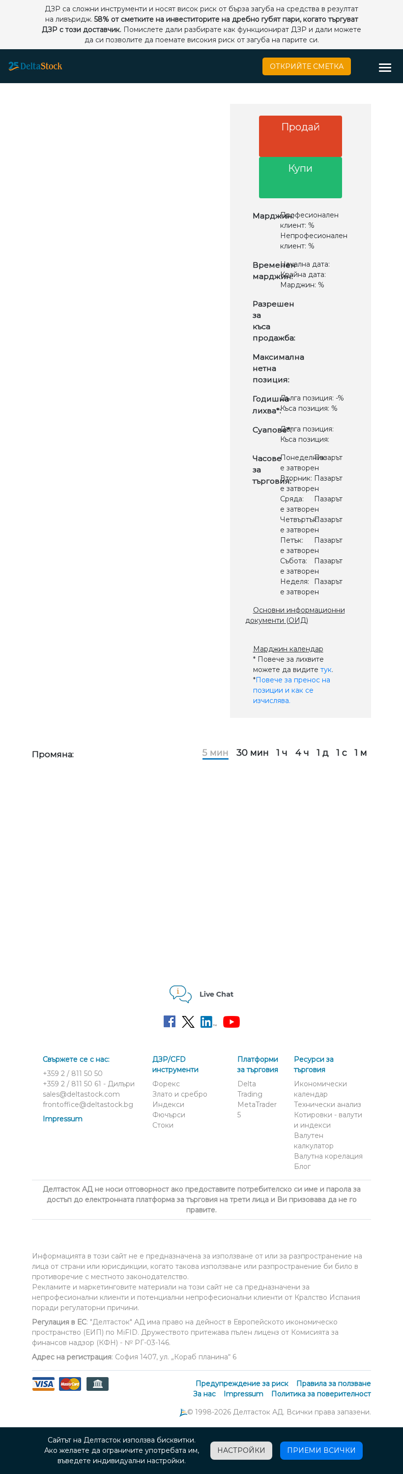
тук (326, 669)
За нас (204, 1393)
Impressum (63, 1118)
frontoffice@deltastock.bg (88, 1104)
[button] (388, 68)
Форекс (166, 1083)
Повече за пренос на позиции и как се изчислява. (291, 690)
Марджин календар (288, 649)
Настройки (241, 1450)
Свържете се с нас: (76, 1059)
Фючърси (168, 1114)
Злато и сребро (179, 1094)
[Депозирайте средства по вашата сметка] (70, 1389)
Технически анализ (327, 1104)
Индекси (168, 1104)
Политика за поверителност (321, 1393)
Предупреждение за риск (242, 1383)
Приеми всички (321, 1450)
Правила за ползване (333, 1383)
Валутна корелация (328, 1156)
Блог (302, 1166)
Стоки (162, 1125)
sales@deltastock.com (81, 1094)
